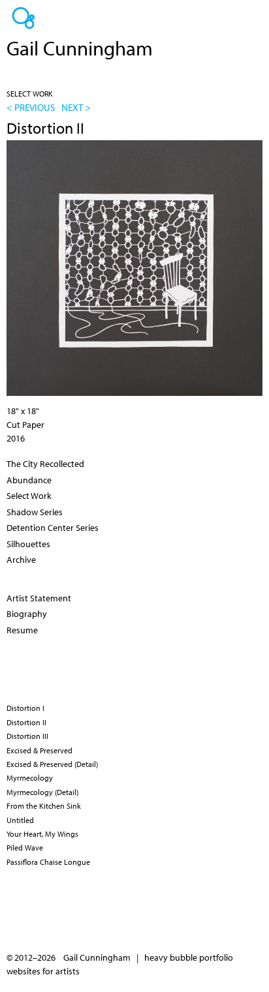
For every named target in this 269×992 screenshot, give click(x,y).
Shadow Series (35, 512)
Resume (22, 630)
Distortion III (27, 736)
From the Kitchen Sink (44, 806)
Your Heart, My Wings (42, 834)
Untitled (20, 820)
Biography (27, 614)
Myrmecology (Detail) (42, 792)
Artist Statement (39, 598)
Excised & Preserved (39, 750)
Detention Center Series (53, 528)
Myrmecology (30, 778)
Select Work (30, 93)
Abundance (29, 480)
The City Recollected (45, 464)
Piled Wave (25, 847)
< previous (31, 106)
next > (76, 106)
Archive (21, 559)
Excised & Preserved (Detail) (52, 764)
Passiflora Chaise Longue (48, 862)
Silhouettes (28, 544)
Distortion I (25, 708)
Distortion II (26, 722)
